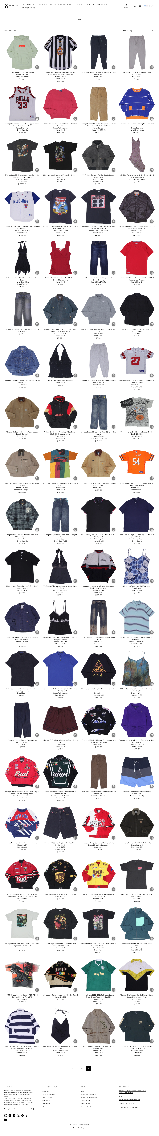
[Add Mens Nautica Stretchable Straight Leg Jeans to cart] (113, 273)
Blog (44, 1107)
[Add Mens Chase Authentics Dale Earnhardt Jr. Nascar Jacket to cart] (75, 786)
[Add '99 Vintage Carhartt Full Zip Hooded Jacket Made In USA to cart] (113, 170)
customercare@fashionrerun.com (129, 1099)
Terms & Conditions (49, 1094)
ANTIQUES (27, 4)
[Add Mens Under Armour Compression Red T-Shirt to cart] (152, 273)
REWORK (101, 4)
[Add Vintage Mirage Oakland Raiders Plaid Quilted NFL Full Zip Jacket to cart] (37, 529)
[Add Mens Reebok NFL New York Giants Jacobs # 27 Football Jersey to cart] (152, 375)
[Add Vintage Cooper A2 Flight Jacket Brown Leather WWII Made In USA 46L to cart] (152, 221)
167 (82, 1069)
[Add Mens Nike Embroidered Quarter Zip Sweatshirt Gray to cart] (113, 324)
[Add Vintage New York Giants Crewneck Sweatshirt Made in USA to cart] (37, 838)
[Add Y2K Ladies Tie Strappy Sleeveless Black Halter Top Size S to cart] (75, 1041)
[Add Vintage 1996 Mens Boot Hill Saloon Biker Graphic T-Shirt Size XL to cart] (152, 1041)
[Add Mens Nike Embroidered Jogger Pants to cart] (152, 67)
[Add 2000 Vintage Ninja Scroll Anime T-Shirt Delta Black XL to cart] (75, 170)
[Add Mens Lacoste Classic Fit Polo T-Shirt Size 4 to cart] (37, 581)
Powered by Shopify (79, 1128)
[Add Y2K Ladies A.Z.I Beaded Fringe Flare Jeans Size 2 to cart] (113, 632)
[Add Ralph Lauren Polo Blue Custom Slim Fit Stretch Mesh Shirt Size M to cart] (75, 684)
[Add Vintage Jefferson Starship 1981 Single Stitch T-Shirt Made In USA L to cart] (75, 221)
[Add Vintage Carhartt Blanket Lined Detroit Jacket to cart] (113, 478)
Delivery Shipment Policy (89, 1097)
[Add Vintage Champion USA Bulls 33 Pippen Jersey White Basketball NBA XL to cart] (37, 119)
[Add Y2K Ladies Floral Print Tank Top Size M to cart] (152, 581)
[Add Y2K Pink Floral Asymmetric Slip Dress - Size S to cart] (152, 170)
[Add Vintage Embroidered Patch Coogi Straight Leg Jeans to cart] (113, 427)
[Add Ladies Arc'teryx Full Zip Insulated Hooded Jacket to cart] (152, 938)
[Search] (130, 6)
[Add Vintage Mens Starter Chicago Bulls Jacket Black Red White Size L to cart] (113, 581)
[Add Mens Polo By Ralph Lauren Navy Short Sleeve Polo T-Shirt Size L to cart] (152, 529)
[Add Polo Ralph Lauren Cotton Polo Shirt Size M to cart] (37, 684)
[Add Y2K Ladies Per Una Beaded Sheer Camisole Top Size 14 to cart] (152, 684)
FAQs (82, 1091)
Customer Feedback (87, 1107)
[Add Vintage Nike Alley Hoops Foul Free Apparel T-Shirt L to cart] (75, 478)
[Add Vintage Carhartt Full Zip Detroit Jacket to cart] (152, 838)
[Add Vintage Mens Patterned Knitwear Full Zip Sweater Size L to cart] (113, 1041)
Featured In (46, 1103)
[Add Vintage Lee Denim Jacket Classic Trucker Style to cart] (37, 375)
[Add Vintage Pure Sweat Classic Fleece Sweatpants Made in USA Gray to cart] (113, 375)
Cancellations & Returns (88, 1094)
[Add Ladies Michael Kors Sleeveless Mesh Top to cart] (75, 273)
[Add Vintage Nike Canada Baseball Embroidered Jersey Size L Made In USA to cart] (152, 990)
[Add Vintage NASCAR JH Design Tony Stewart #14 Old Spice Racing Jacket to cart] (113, 735)
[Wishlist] (135, 6)
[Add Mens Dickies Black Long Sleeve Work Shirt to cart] (152, 324)
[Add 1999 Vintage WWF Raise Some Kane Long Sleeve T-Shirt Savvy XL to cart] (75, 938)
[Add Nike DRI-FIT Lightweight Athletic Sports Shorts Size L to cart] (75, 735)
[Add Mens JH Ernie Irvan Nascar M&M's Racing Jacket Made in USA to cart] (113, 889)
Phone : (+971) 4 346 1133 (127, 1103)
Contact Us (46, 1100)
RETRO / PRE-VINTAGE (61, 4)
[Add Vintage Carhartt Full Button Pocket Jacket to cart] (37, 427)
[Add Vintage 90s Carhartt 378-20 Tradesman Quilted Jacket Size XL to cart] (37, 632)
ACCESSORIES (29, 8)
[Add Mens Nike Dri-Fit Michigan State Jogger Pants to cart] (113, 67)
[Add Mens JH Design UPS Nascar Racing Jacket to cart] (75, 889)
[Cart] (139, 6)
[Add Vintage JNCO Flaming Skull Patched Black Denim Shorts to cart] (75, 838)
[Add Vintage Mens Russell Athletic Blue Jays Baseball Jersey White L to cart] (37, 221)
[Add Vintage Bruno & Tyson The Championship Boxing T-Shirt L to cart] (152, 889)
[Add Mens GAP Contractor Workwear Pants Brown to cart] (113, 786)
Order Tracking (85, 1100)
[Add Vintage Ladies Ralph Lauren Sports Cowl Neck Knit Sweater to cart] (152, 735)
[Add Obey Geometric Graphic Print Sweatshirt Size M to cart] (113, 684)
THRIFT (88, 4)
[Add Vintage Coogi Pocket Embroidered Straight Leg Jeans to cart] (75, 529)
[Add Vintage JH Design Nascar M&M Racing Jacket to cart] (75, 990)
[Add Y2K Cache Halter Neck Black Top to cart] (75, 375)
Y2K (78, 4)
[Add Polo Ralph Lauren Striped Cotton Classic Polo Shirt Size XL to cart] (152, 632)
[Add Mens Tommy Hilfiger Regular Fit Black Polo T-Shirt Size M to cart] (113, 529)
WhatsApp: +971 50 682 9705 (128, 1107)
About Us (45, 1091)
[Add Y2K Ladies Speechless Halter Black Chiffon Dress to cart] (37, 273)
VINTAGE (41, 4)
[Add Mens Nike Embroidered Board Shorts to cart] (152, 786)
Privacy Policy (47, 1097)
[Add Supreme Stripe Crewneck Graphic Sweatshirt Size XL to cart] (152, 119)
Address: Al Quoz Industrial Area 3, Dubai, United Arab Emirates (132, 1091)
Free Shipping (85, 1103)
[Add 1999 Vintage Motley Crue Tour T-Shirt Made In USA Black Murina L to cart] (113, 938)
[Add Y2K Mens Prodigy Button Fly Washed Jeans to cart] (37, 324)
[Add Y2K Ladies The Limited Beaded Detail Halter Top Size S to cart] (75, 581)
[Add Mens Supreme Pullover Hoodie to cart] (37, 67)
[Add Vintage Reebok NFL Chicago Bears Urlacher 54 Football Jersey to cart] (152, 478)
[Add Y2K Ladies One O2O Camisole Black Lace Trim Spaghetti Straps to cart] (75, 632)
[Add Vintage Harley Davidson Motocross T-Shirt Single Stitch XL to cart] (152, 427)
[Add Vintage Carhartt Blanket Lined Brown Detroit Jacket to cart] (37, 478)
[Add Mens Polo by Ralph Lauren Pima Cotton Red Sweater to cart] (75, 119)
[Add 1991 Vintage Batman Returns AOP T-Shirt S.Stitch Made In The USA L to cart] (37, 990)
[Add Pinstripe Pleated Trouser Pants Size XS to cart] (37, 735)
